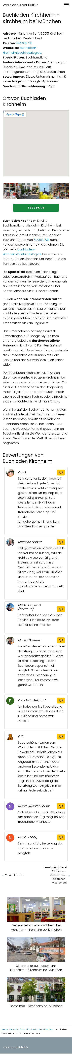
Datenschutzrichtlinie (15, 1047)
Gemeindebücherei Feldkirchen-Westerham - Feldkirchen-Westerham (55, 875)
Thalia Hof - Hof (14, 875)
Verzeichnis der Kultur (20, 5)
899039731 (24, 43)
